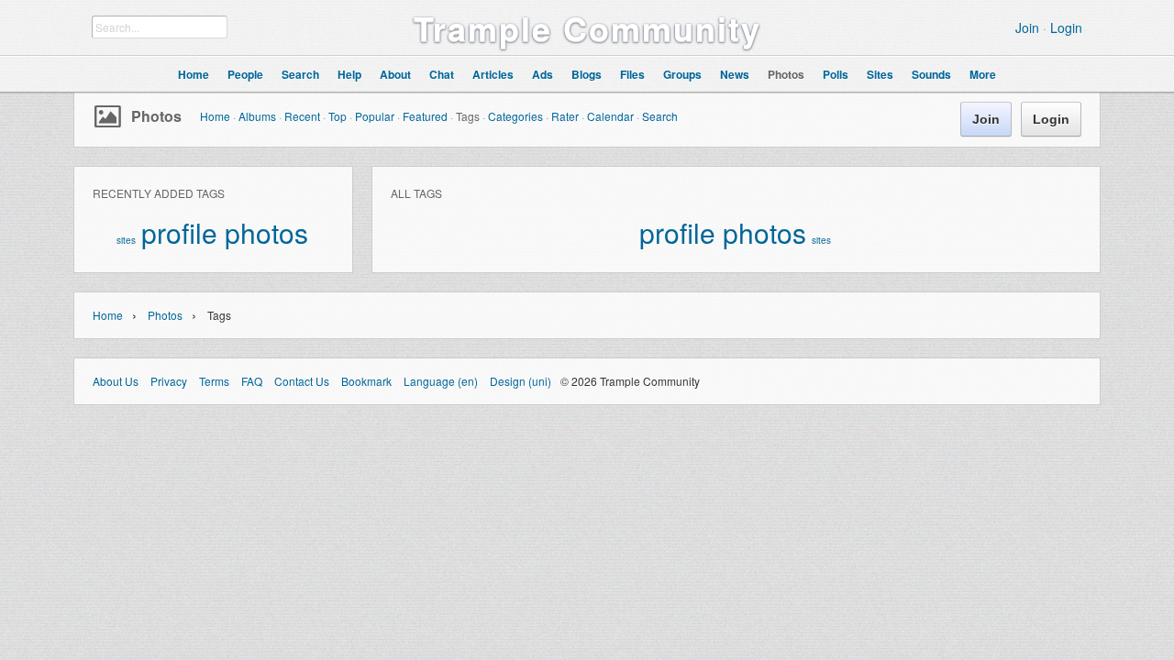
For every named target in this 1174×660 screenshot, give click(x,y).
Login (1066, 27)
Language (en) (441, 381)
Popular (374, 116)
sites (126, 240)
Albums (257, 116)
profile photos (224, 232)
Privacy (168, 381)
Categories (515, 116)
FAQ (251, 381)
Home (215, 116)
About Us (115, 381)
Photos (156, 115)
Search (660, 116)
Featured (425, 116)
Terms (214, 381)
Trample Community (587, 27)
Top (337, 116)
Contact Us (301, 381)
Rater (565, 116)
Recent (302, 116)
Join (1027, 27)
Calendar (610, 116)
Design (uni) (520, 381)
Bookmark (366, 381)
